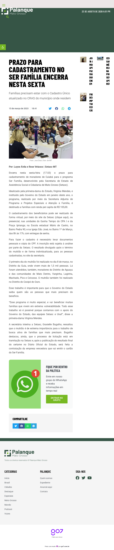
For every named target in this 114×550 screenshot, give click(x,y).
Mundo (7, 505)
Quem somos (46, 478)
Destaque (8, 491)
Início (6, 478)
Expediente (45, 482)
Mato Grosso (10, 500)
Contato (44, 491)
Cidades (8, 487)
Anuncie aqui (46, 487)
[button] (3, 47)
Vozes (7, 513)
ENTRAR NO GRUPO (57, 399)
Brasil (7, 482)
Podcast (8, 509)
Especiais (8, 496)
